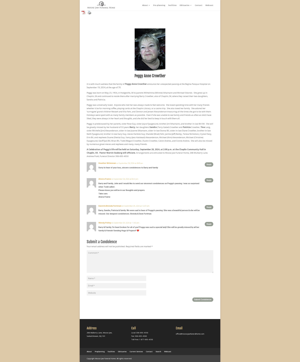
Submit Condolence (202, 299)
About (145, 5)
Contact (198, 5)
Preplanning (100, 351)
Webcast (209, 5)
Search (158, 351)
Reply (209, 164)
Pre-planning (159, 5)
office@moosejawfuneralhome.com (190, 334)
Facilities (172, 5)
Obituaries (184, 5)
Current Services (136, 351)
